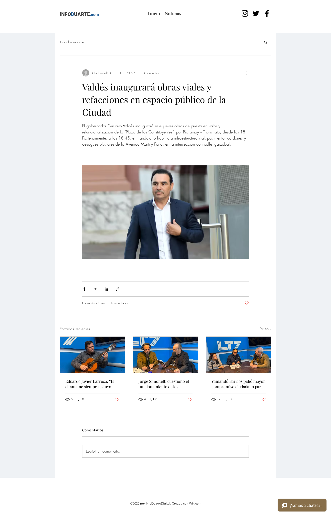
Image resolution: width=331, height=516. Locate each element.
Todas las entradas (72, 42)
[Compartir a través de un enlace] (117, 289)
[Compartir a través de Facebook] (84, 289)
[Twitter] (256, 13)
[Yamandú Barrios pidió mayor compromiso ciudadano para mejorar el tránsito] (238, 355)
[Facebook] (267, 13)
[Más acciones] (246, 73)
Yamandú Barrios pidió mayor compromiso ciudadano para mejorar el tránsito (238, 384)
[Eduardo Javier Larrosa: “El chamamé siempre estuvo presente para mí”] (92, 355)
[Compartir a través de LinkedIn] (106, 289)
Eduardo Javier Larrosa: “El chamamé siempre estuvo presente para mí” (89, 384)
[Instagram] (244, 13)
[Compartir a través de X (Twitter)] (95, 289)
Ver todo (265, 328)
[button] (265, 42)
